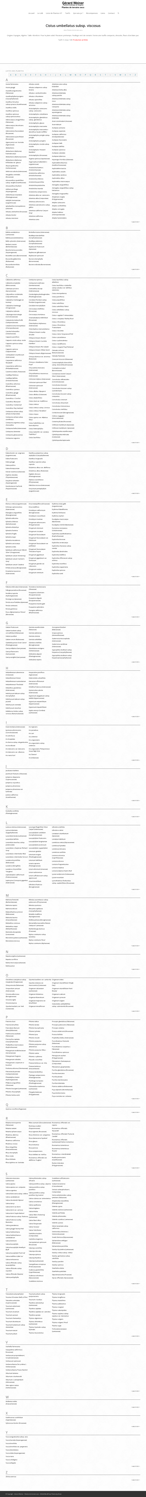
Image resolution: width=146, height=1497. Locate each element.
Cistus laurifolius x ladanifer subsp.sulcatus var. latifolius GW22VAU (62, 287)
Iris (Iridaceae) (34, 758)
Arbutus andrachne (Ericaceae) (16, 212)
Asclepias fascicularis (59, 140)
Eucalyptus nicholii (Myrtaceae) (62, 525)
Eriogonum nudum (35, 569)
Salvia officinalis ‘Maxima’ (14, 1274)
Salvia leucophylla (12, 1244)
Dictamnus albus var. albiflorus (39, 467)
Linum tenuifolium (35, 881)
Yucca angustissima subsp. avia (17, 1437)
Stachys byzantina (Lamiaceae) (62, 1249)
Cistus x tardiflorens (59, 344)
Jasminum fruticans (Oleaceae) (16, 774)
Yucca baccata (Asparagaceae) (16, 1440)
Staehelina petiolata (59, 1271)
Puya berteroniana (58, 1093)
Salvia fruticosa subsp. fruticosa (17, 1216)
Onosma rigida (11, 1000)
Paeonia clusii (10, 1021)
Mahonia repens (11, 905)
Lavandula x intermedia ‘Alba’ (16, 854)
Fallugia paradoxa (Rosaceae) (16, 590)
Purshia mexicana (58, 1073)
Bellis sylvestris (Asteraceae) (15, 241)
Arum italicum (56, 124)
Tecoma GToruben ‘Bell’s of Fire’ (17, 1297)
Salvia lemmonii (11, 1241)
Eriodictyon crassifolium (37, 516)
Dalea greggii (10, 462)
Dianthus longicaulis (36, 459)
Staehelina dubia (58, 1268)
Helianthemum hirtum (13, 678)
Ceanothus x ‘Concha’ (13, 398)
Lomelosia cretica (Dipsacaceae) (63, 842)
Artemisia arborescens (37, 202)
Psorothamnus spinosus (60, 1052)
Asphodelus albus (58, 178)
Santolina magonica (36, 1239)
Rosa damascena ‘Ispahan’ (38, 1138)
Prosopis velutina (58, 1028)
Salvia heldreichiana (13, 1232)
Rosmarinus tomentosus (60, 1145)
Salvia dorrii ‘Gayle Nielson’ (15, 1213)
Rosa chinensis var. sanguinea (39, 1135)
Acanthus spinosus (12, 111)
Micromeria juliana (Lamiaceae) (16, 938)
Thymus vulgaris (57, 1319)
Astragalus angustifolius (60, 185)
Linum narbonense (35, 872)
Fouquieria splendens (36, 607)
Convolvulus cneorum (59, 400)
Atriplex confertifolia (59, 206)
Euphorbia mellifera (59, 555)
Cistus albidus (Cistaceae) (38, 394)
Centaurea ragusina (13, 438)
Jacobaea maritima (12, 770)
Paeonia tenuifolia (12, 1025)
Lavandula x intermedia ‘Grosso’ (17, 857)
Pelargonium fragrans (13, 1056)
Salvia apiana (10, 1184)
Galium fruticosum (12, 627)
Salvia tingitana (34, 1208)
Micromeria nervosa (13, 941)
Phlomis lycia (33, 1034)
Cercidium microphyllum (37, 306)
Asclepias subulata (58, 153)
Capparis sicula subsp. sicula (16, 340)
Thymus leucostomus (36, 1333)
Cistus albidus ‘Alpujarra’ (37, 391)
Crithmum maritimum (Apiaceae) (63, 425)
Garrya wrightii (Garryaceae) (15, 657)
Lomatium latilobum (58, 839)
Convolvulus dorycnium (60, 403)
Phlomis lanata (34, 1025)
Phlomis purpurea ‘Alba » (37, 1050)
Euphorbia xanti (57, 573)
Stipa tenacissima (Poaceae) (62, 1275)
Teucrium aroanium (12, 1312)
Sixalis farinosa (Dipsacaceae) (62, 1237)
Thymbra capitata (35, 1308)
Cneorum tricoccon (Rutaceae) (62, 359)
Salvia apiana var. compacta (15, 1187)
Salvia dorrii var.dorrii (13, 1207)
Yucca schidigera (11, 1460)
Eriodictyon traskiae (36, 519)
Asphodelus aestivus (59, 175)
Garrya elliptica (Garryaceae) (16, 648)
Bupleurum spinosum (36, 256)
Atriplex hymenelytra (59, 218)
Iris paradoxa (33, 730)
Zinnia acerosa (11, 1477)
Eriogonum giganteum (36, 555)
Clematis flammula (58, 356)
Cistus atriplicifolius (35, 398)
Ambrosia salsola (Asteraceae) (16, 171)
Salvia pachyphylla (12, 1277)
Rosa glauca (33, 1141)
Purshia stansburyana (60, 1080)
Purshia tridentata (58, 1083)
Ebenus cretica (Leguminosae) (16, 504)
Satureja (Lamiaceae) (36, 1261)
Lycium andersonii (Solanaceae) (63, 874)
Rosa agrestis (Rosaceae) (37, 1132)
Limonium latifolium (35, 860)
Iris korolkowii (10, 746)
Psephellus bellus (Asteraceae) (62, 1038)
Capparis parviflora (12, 337)
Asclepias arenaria (58, 128)
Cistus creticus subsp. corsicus (39, 408)
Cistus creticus (34, 404)
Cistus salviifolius (58, 303)
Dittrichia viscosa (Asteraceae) (39, 485)
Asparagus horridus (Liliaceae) (62, 159)
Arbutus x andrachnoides (37, 93)
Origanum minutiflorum (37, 1006)
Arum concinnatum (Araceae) (62, 121)
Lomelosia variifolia (58, 852)
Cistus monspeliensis (59, 293)
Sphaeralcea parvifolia (60, 1246)
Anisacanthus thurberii (13, 186)
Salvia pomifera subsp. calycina (40, 1184)
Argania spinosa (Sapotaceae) (39, 159)
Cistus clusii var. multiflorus (38, 401)
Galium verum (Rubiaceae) (15, 639)
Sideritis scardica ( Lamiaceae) (62, 1219)
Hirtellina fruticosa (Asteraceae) (40, 687)
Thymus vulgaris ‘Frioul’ (60, 1322)
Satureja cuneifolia (35, 1248)
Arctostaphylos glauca (36, 123)
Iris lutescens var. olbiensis (15, 752)
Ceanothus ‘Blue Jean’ (13, 402)
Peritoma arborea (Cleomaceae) (17, 1068)
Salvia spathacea (35, 1205)
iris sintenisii (33, 737)
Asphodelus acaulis (59, 172)
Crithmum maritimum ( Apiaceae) (63, 428)
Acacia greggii (10, 87)
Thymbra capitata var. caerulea (39, 1312)
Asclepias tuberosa (58, 156)
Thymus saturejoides (59, 1310)
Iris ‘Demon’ (33, 754)
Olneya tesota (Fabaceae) (14, 985)
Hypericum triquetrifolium (37, 707)
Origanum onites (58, 980)
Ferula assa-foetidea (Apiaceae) (17, 602)
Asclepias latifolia (58, 146)
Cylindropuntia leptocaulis (61, 440)
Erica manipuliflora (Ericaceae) (39, 504)
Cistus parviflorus (58, 297)
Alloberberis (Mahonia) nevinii (16, 157)
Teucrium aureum (12, 1315)
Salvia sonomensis (35, 1202)
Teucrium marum (11, 1330)
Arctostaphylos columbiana (38, 114)
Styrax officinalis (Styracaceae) (62, 1278)
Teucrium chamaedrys (13, 1318)
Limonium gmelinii (35, 851)
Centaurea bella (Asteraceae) (16, 428)
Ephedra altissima (12, 518)
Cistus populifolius (58, 300)
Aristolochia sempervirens (38, 192)
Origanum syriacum (58, 997)
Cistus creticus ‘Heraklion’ (37, 411)
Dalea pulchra (10, 465)
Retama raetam (11, 1128)
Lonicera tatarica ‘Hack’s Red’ (62, 871)
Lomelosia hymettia (58, 846)
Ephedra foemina (12, 530)
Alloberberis (10, 148)
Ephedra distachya (12, 527)
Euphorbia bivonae (58, 539)
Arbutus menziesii (12, 218)
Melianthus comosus (13, 923)
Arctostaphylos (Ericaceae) (38, 155)
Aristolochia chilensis (36, 179)
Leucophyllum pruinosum (37, 845)
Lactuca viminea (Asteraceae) (16, 827)
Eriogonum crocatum (36, 531)
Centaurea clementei (13, 432)
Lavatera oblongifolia (13, 866)
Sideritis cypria (57, 1206)
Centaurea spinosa (35, 280)
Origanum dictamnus (36, 994)
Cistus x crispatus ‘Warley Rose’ (63, 319)
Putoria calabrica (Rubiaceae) (62, 1086)
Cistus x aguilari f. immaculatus (62, 315)
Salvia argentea (11, 1190)
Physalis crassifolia (35, 1060)
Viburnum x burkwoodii (14, 1376)
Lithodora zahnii (57, 830)
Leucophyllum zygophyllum (38, 848)
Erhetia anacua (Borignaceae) (16, 568)
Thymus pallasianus (59, 1304)
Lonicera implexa (58, 868)
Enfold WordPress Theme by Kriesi (50, 1494)
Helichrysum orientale (13, 705)
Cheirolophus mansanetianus (39, 329)
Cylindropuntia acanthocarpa (62, 431)
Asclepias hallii (57, 143)
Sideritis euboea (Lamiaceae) (62, 1210)
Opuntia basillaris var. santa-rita (40, 980)
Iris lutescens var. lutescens (15, 749)
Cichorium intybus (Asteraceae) (39, 379)
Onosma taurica (11, 1003)
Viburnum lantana (12, 1373)
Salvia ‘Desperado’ (35, 1224)
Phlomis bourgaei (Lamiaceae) (16, 1088)
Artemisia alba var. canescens (39, 195)
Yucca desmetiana (12, 1450)
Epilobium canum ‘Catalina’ (15, 565)
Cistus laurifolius (34, 437)
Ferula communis (11, 606)
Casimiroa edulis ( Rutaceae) (15, 372)
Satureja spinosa (35, 1254)
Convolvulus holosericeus (61, 406)
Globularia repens (35, 660)
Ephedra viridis (11, 547)
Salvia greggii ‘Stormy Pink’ (15, 1229)
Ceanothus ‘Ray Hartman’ (14, 408)
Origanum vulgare (58, 1001)
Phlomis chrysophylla (13, 1092)
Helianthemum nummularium (16, 681)
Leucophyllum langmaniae (38, 841)
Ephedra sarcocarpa (13, 543)
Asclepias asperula (58, 131)
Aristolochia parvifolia (36, 182)
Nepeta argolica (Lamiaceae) (15, 956)
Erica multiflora (34, 507)
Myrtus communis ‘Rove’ (37, 940)
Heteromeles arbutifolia (37, 678)
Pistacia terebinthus (36, 1072)
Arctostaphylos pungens (37, 141)
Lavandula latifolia (12, 839)
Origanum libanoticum (36, 997)
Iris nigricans (33, 727)
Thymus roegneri (58, 1307)
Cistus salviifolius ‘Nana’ (60, 306)
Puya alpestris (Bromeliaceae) (62, 1090)
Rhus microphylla (12, 1153)
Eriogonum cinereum (36, 528)
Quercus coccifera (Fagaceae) (16, 1109)
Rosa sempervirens (35, 1151)
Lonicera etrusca (58, 861)
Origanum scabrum (58, 994)
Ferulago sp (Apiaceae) (13, 599)
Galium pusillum (11, 636)
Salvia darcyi (10, 1203)
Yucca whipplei (11, 1463)
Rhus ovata (10, 1156)
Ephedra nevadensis (13, 540)
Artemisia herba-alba (59, 90)
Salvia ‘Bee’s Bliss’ (35, 1220)
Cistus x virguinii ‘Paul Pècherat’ (63, 347)
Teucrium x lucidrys (35, 1300)
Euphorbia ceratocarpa (60, 543)
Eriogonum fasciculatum (37, 535)
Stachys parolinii (57, 1261)
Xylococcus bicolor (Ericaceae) (16, 1423)
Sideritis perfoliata (58, 1213)
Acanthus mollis (11, 108)
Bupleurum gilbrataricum (37, 252)
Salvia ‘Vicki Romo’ (35, 1230)
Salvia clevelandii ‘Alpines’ (15, 1200)
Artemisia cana (34, 219)
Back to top (135, 222)
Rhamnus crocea (11, 1144)
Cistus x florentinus (58, 322)
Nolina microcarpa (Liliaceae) (15, 963)
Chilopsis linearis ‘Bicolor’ (37, 338)
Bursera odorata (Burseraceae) (40, 264)
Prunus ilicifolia (57, 1034)
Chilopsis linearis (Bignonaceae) (40, 353)
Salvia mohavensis (12, 1259)
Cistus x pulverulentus (59, 340)
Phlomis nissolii (34, 1038)
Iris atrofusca (10, 736)
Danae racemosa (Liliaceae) (15, 472)
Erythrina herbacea (58, 513)
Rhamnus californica (13, 1140)
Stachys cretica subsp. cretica (62, 1253)
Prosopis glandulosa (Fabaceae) (63, 1021)
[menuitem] (31, 13)
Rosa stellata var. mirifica (37, 1154)
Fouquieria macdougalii (37, 604)
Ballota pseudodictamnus (14, 238)
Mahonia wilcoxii (11, 909)
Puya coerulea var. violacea (61, 1096)
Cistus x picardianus (59, 337)
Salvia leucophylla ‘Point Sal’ (15, 1253)
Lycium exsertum (58, 877)
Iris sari (31, 733)
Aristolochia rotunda (36, 188)
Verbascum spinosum (13, 1361)
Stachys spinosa (57, 1265)
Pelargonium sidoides (13, 1059)
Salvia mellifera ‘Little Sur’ (14, 1256)
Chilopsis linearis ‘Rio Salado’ (39, 347)
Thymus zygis (56, 1326)
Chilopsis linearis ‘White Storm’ (39, 350)
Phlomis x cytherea (35, 1056)
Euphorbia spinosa (58, 570)
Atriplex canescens (58, 203)
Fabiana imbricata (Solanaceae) (16, 587)
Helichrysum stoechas (13, 708)
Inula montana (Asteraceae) (15, 727)
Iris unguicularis (34, 740)
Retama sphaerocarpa (13, 1132)
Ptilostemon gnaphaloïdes (61, 1067)
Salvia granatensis (12, 1225)
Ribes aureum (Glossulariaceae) (40, 1123)
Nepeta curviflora (12, 959)
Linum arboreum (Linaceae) (38, 869)
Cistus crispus (33, 414)
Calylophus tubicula (12, 311)
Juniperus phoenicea (13, 786)
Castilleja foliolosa (12, 375)
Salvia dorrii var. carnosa (14, 1210)
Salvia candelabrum (13, 1197)
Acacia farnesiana (12, 84)
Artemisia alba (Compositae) (38, 198)
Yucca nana (10, 1456)
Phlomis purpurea (35, 1041)
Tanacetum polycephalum (15, 1294)
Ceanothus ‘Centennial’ (14, 405)
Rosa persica (33, 1148)
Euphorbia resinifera (59, 564)
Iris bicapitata (10, 739)
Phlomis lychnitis (34, 1031)
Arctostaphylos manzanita (38, 126)
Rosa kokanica (34, 1145)
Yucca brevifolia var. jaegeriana (16, 1447)
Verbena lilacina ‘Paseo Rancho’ (17, 1370)
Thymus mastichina (58, 1300)
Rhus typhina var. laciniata (15, 1162)
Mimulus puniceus (35, 905)
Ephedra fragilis (11, 534)
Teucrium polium (11, 1334)
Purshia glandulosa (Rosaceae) (63, 1070)
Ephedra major (11, 537)
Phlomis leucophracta (36, 1028)
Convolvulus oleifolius (59, 409)
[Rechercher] (117, 13)
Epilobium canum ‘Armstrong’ (15, 556)
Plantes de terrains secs (74, 30)
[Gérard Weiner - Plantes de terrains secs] (72, 5)
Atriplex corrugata (58, 209)
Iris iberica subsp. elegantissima (17, 742)
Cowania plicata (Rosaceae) (61, 421)
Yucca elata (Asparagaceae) (15, 1453)
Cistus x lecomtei (58, 331)
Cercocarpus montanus (37, 314)
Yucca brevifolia (11, 1443)
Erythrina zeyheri (58, 516)
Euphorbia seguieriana (60, 567)
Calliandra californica (13, 280)
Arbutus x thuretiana (36, 96)
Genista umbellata (35, 639)
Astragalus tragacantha (60, 194)
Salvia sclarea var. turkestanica (40, 1198)
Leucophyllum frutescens (37, 838)
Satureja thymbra (35, 1258)
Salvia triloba (33, 1211)
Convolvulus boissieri (59, 385)
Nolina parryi (10, 966)
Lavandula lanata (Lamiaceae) (16, 836)
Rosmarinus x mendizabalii (61, 1154)
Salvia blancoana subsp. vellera (17, 1194)
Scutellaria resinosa (36, 1281)
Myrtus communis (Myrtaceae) (39, 943)
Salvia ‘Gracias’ (34, 1227)
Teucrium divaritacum (13, 1321)
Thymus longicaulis (58, 1294)
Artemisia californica (36, 216)
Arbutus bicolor (11, 215)
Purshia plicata (57, 1077)
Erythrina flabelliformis (60, 509)
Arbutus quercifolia (35, 100)
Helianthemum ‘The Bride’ (14, 684)
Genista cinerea (34, 636)
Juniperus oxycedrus (13, 783)
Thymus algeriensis (35, 1318)
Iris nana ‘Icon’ (10, 755)
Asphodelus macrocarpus (61, 181)
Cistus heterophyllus (36, 429)
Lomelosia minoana (59, 849)
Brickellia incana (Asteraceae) (39, 232)
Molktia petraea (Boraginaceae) (40, 920)
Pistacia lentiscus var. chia (38, 1063)
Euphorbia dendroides (60, 551)
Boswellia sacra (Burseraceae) (16, 256)
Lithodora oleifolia (58, 827)
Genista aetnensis (35, 633)
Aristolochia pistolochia (37, 185)
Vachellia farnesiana (13, 1346)
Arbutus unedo (34, 84)
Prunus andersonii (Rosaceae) (62, 1031)
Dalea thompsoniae (12, 468)
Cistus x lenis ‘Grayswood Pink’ (62, 334)
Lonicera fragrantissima (60, 864)
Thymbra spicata (34, 1315)
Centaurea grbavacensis (14, 435)
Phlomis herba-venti (13, 1095)
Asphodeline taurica (59, 168)
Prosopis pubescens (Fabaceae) (63, 1025)
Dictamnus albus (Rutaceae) (38, 471)
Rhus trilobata (10, 1159)
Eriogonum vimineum (36, 573)
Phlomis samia (34, 1053)
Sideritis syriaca (57, 1223)
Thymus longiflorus (58, 1297)
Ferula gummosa (11, 609)
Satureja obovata (35, 1251)
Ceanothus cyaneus (13, 389)
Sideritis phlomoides (59, 1216)
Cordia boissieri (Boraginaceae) (63, 413)
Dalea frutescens (12, 459)
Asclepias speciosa (58, 150)
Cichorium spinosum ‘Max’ (38, 382)
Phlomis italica (34, 1021)
